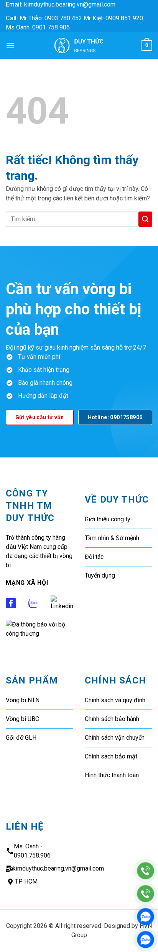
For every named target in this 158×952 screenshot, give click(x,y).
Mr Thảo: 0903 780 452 (51, 18)
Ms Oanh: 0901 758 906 (38, 27)
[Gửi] (145, 219)
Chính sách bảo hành (112, 719)
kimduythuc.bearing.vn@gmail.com (69, 4)
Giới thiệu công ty (107, 519)
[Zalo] (145, 916)
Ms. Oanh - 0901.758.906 (32, 851)
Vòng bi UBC (22, 719)
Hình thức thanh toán (112, 775)
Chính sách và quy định (115, 700)
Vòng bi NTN (23, 700)
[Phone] (145, 870)
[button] (10, 45)
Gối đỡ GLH (21, 737)
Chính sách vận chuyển (115, 737)
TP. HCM (26, 881)
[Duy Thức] (79, 45)
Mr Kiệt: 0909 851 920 (113, 18)
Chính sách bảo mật (111, 756)
